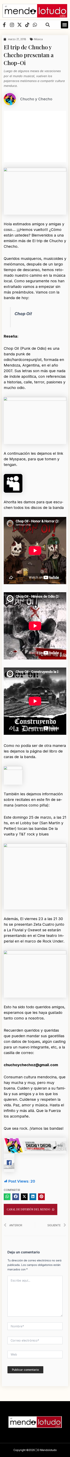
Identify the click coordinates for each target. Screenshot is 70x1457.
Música (38, 39)
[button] (64, 24)
